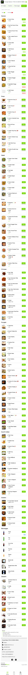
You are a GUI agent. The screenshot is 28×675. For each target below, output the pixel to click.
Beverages (17, 5)
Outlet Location (7, 649)
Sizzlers (10, 5)
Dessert (24, 5)
